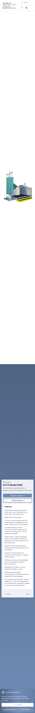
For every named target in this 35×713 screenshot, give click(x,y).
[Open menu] (22, 7)
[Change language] (26, 7)
